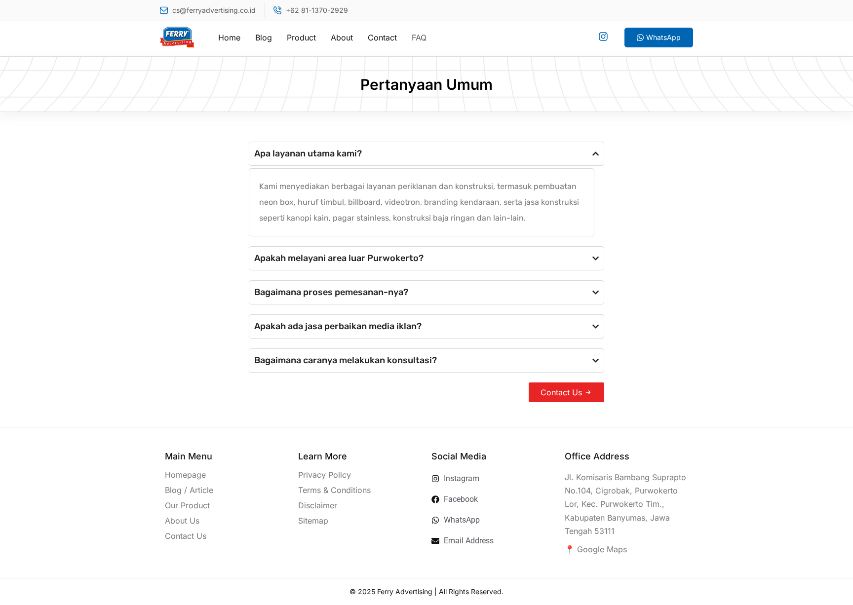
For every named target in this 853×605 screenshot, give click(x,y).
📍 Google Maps (596, 549)
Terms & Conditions (334, 490)
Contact (382, 37)
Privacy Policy (324, 475)
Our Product (187, 505)
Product (301, 37)
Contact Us (185, 536)
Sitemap (313, 521)
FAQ (419, 37)
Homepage (185, 475)
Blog (263, 37)
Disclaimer (317, 505)
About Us (182, 521)
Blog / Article (189, 490)
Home (229, 37)
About (342, 37)
